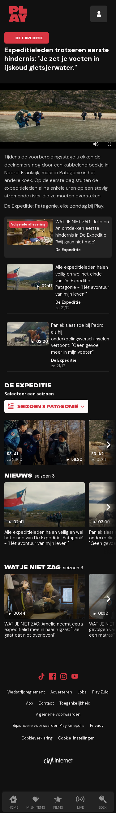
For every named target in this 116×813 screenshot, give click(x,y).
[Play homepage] (18, 14)
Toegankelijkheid (74, 703)
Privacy (97, 725)
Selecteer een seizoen (29, 394)
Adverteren (61, 692)
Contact (46, 703)
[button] (58, 116)
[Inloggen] (98, 14)
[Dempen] (96, 144)
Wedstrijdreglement (26, 692)
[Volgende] (107, 445)
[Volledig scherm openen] (109, 144)
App (29, 703)
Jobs (82, 692)
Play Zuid (100, 692)
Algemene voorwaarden (58, 714)
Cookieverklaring (37, 738)
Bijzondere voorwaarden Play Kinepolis (48, 725)
